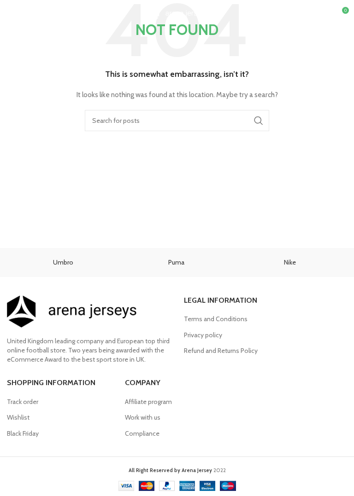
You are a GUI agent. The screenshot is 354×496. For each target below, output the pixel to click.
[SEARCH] (258, 120)
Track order (22, 402)
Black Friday (23, 433)
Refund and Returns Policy (221, 350)
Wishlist (18, 417)
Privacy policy (203, 335)
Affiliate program (148, 402)
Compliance (142, 433)
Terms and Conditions (216, 319)
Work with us (142, 417)
